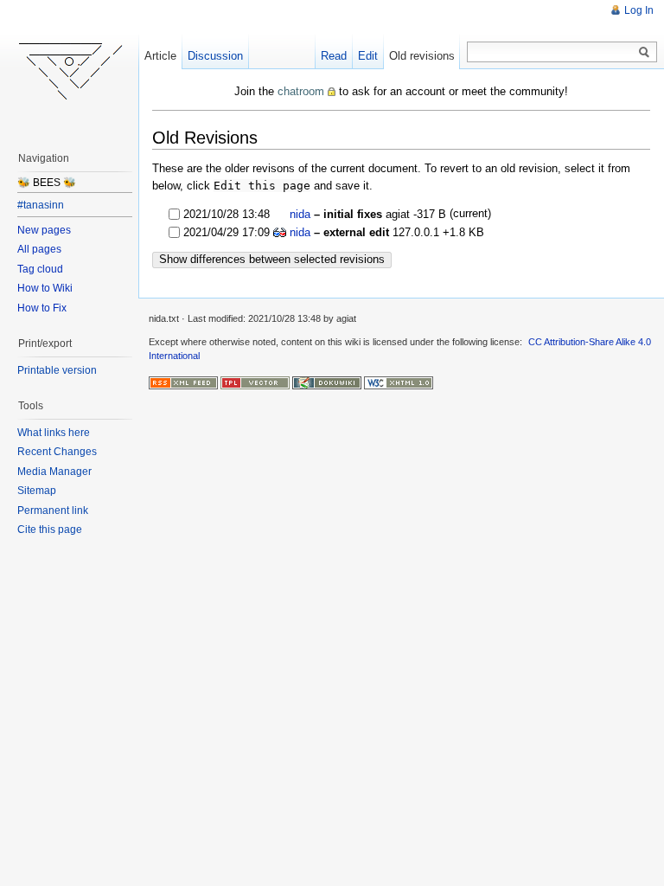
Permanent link (52, 510)
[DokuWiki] (326, 382)
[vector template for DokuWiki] (255, 382)
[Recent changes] (183, 382)
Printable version (57, 370)
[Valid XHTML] (398, 382)
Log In (639, 10)
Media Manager (54, 471)
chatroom (301, 91)
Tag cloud (40, 269)
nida (300, 214)
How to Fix (42, 308)
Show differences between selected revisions (272, 259)
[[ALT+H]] (69, 69)
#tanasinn (40, 205)
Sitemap (36, 491)
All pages (39, 249)
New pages (44, 230)
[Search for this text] (644, 53)
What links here (53, 433)
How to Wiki (45, 288)
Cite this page (49, 529)
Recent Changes (57, 452)
